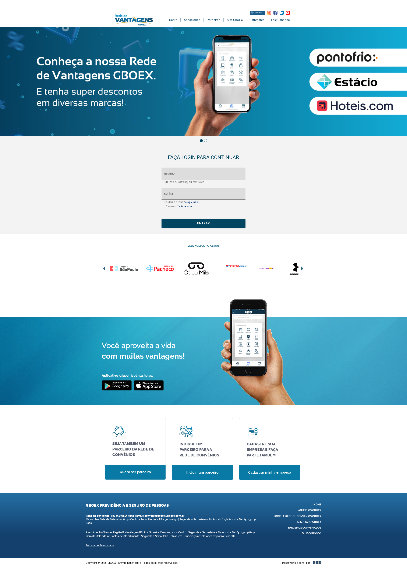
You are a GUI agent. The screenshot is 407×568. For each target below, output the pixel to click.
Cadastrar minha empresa (269, 472)
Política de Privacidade (100, 545)
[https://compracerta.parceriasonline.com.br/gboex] (272, 268)
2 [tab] (205, 140)
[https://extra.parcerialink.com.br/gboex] (236, 266)
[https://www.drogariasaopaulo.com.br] (128, 268)
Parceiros (213, 20)
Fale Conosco (280, 20)
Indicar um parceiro (202, 472)
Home (317, 504)
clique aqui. (192, 202)
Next (301, 268)
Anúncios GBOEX (309, 510)
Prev (104, 268)
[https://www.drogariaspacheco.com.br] (164, 268)
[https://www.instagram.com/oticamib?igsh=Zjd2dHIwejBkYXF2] (200, 268)
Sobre (173, 20)
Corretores (257, 20)
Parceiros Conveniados (304, 527)
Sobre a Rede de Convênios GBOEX (297, 516)
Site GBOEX (235, 20)
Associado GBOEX (309, 521)
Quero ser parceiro (135, 472)
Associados (192, 20)
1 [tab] (201, 140)
